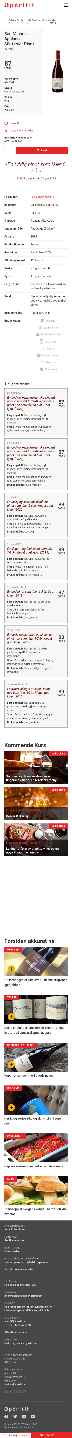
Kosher (51, 348)
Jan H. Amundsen (14, 1240)
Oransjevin (51, 369)
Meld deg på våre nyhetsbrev (21, 1343)
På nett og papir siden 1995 (20, 1284)
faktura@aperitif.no (15, 1384)
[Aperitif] (19, 5)
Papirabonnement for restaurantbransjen (28, 1306)
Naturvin (51, 362)
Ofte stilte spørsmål (15, 1332)
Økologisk (51, 320)
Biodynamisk (51, 327)
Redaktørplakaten (38, 1262)
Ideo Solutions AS (23, 1427)
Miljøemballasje (50, 355)
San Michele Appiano (42, 196)
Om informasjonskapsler (18, 1269)
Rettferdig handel (51, 334)
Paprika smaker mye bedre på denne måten (34, 1166)
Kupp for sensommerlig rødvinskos (28, 1075)
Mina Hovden (12, 1251)
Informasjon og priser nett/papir (23, 1295)
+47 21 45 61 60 (22, 1325)
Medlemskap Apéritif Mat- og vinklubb (26, 1310)
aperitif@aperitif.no (15, 1321)
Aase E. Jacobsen (14, 1229)
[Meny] (66, 5)
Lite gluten (51, 341)
